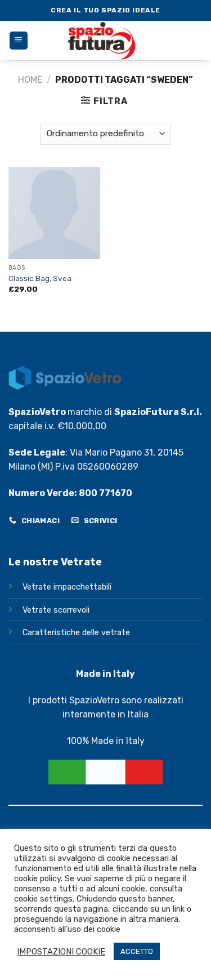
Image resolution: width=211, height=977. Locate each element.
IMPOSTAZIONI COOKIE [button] (61, 952)
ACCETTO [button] (136, 951)
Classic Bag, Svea (39, 278)
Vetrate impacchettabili (67, 587)
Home (30, 79)
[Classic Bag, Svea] (54, 213)
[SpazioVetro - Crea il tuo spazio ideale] (106, 40)
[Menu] (19, 41)
